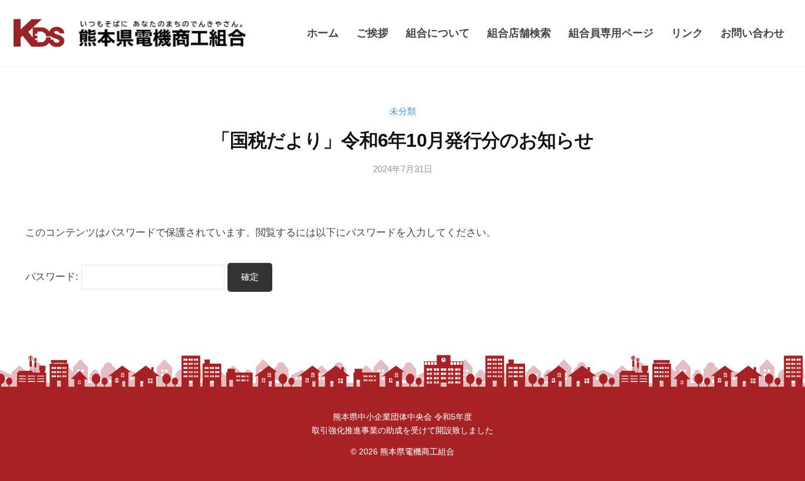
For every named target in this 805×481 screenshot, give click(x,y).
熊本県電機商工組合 (417, 451)
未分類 (403, 111)
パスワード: (53, 276)
